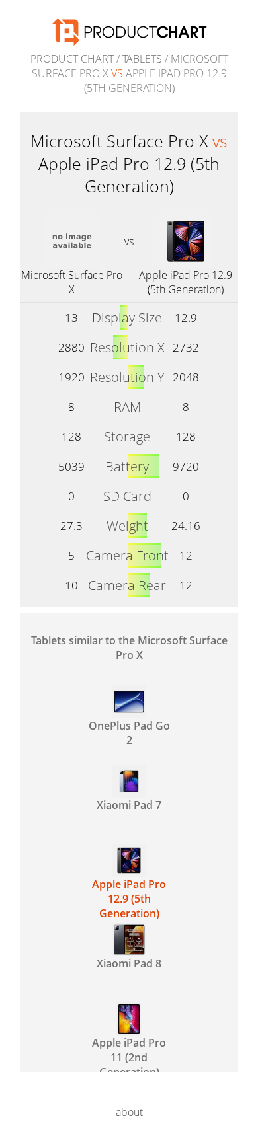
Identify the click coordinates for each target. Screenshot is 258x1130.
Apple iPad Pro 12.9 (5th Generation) (185, 282)
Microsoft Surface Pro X (71, 282)
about (129, 1112)
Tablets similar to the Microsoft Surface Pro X (129, 647)
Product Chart (72, 59)
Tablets (142, 59)
